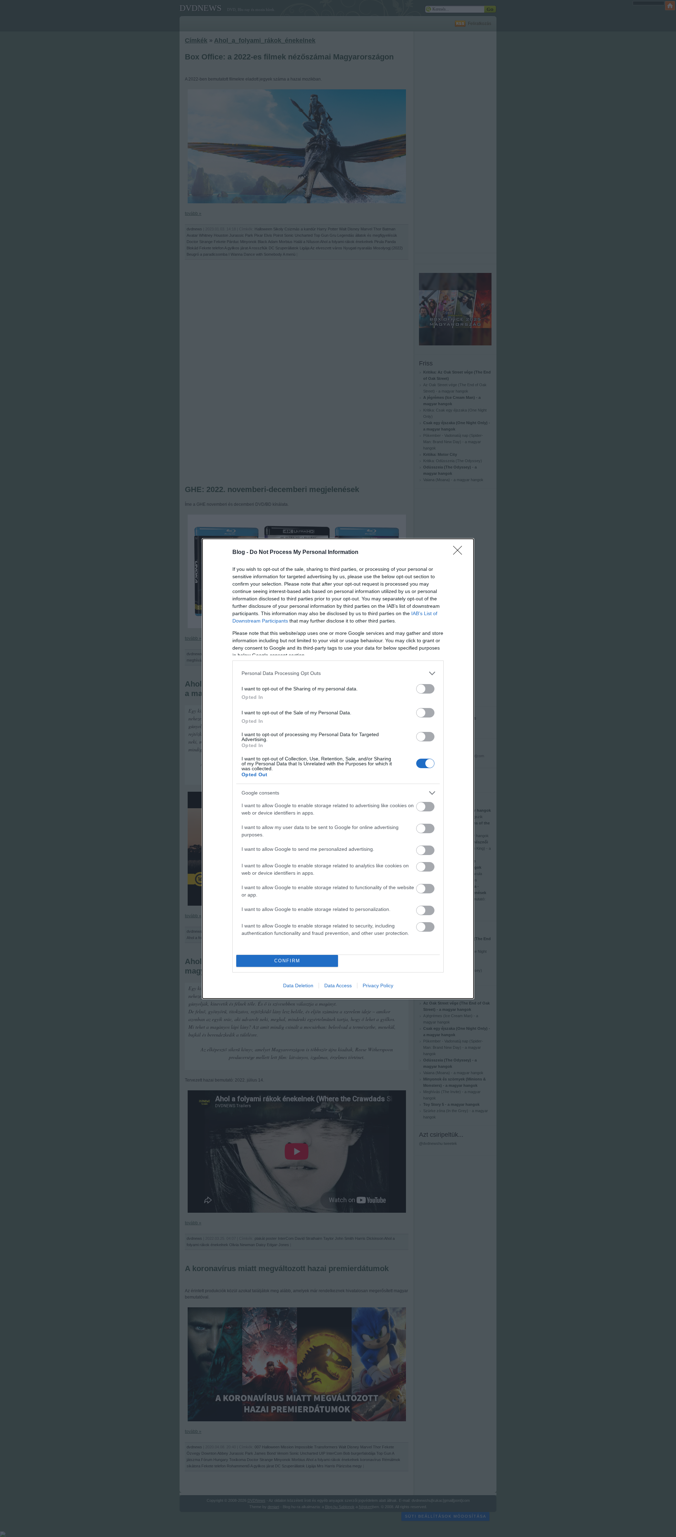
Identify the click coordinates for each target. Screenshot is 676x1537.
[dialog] (338, 769)
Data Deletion (298, 985)
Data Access (338, 985)
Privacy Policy (378, 985)
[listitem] (338, 673)
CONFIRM (287, 960)
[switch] (425, 689)
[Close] (460, 552)
